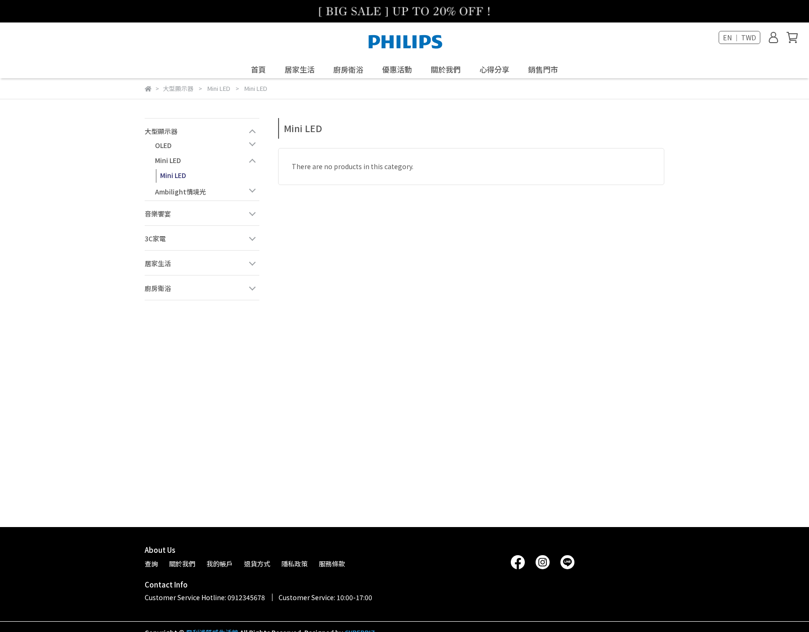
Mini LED (168, 160)
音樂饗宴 (158, 213)
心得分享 (494, 69)
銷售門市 (543, 69)
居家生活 (300, 69)
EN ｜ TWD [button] (739, 37)
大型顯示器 (161, 131)
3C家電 (155, 238)
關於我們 (446, 69)
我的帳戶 (219, 563)
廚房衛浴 (158, 288)
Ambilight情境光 (180, 191)
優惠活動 (397, 69)
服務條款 (332, 563)
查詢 (151, 563)
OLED (163, 145)
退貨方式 (257, 563)
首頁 (258, 69)
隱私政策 (294, 563)
